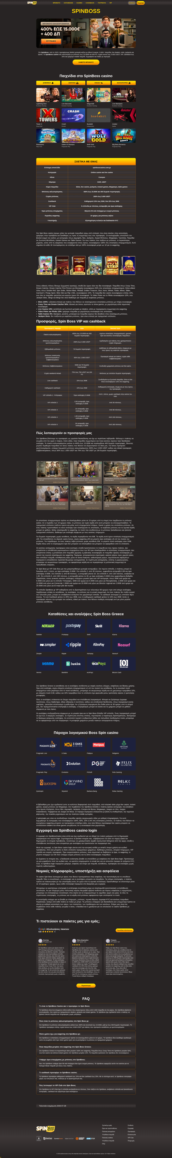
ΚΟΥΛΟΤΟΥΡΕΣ (122, 83)
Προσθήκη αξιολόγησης (124, 930)
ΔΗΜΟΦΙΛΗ (47, 83)
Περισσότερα (86, 985)
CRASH (97, 83)
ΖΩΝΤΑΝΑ (72, 83)
